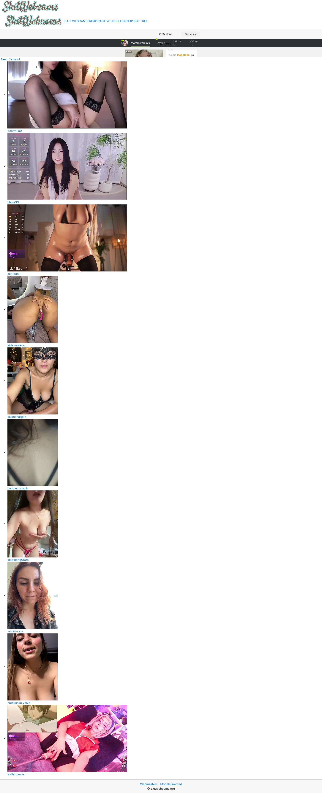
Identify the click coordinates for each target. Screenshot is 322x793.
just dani (13, 274)
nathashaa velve (18, 703)
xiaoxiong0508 (18, 560)
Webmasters (148, 784)
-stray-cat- (15, 631)
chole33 (13, 202)
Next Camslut (10, 59)
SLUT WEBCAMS (75, 21)
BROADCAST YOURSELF (104, 21)
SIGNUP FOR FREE (135, 21)
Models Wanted (171, 784)
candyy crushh (17, 488)
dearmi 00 (14, 131)
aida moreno (16, 345)
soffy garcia (15, 774)
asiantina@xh (16, 417)
